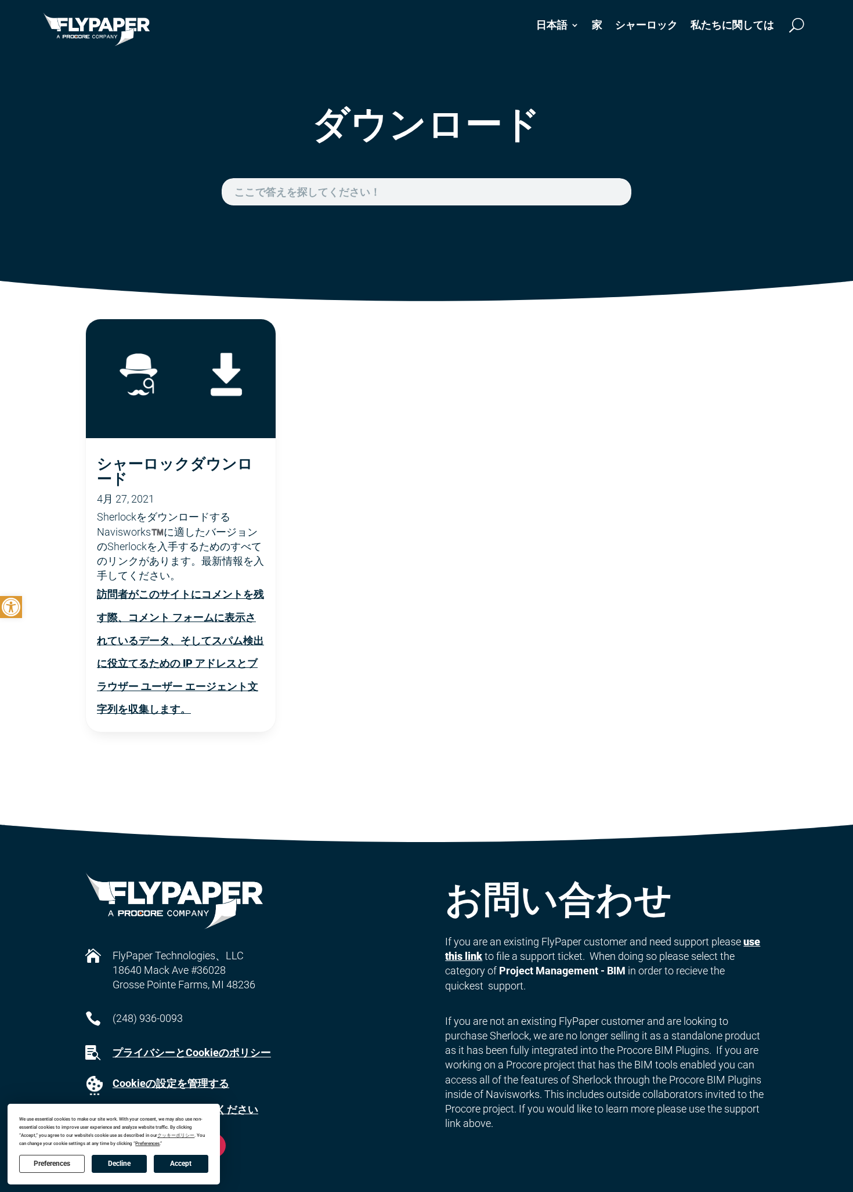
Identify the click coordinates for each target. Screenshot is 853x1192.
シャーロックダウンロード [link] (175, 470)
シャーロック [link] (646, 25)
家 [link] (597, 25)
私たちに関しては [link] (732, 25)
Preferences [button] (147, 1143)
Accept (180, 1164)
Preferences (52, 1164)
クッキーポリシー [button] (175, 1135)
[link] (11, 607)
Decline (119, 1164)
